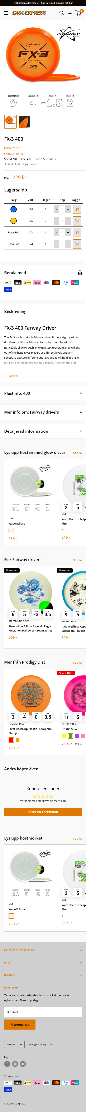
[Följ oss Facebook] (7, 1064)
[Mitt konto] (70, 13)
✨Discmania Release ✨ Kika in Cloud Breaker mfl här (43, 2)
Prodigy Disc (12, 148)
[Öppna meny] (6, 13)
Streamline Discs (19, 621)
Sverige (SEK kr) (37, 1044)
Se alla (77, 453)
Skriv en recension (43, 812)
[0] (78, 13)
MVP (11, 518)
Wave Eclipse (17, 523)
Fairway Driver (14, 154)
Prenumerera (19, 1024)
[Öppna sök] (61, 13)
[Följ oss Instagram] (15, 1064)
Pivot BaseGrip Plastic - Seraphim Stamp (30, 731)
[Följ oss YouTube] (23, 1064)
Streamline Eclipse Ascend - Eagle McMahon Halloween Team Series (30, 628)
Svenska (10, 1044)
